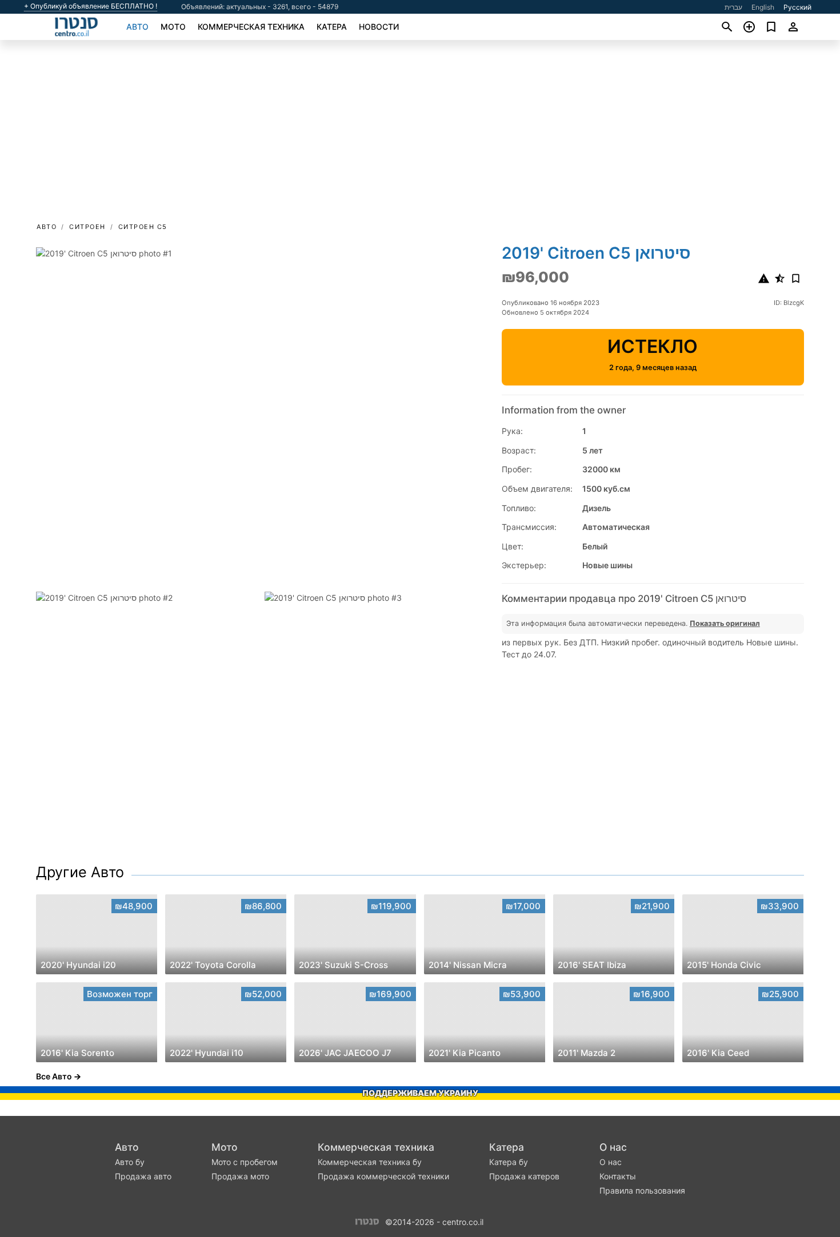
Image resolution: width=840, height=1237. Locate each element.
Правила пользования (642, 1190)
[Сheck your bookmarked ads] (771, 27)
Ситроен (87, 227)
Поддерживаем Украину (420, 1093)
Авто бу (130, 1162)
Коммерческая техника (251, 26)
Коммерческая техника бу (370, 1162)
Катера (332, 26)
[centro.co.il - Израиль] (367, 1221)
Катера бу (508, 1162)
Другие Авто (80, 872)
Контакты (617, 1176)
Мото (173, 26)
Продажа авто (143, 1176)
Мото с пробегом (244, 1162)
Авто (137, 26)
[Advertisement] (420, 135)
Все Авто (54, 1076)
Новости (379, 26)
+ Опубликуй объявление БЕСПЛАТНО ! (90, 6)
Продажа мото (240, 1176)
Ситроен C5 (142, 227)
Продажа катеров (524, 1176)
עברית (733, 7)
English (762, 7)
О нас (613, 1147)
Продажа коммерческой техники (383, 1176)
